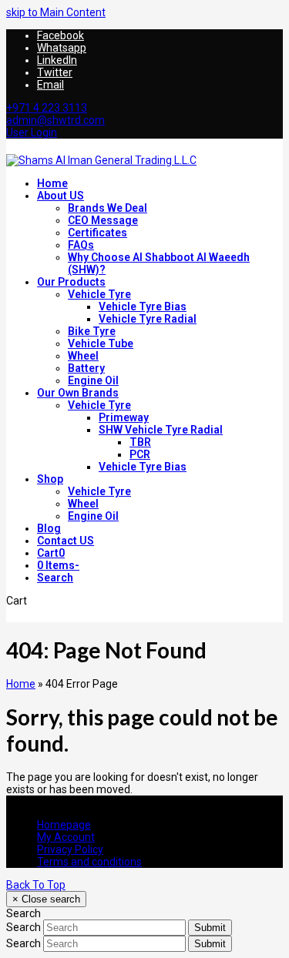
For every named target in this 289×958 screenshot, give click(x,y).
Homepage (64, 825)
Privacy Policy (70, 849)
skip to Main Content (56, 12)
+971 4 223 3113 (46, 108)
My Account (66, 837)
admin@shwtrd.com (55, 120)
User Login (31, 132)
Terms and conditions (89, 862)
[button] (51, 553)
